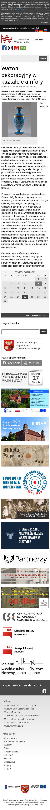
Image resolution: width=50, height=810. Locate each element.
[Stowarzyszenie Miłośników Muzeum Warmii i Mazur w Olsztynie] (25, 549)
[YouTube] (16, 48)
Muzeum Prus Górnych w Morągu (19, 719)
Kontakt (7, 769)
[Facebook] (4, 48)
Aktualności (9, 755)
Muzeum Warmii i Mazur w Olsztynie (17, 28)
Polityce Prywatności (18, 9)
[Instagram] (10, 48)
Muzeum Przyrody (12, 712)
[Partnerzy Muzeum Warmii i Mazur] (25, 564)
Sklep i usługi (10, 762)
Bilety (6, 748)
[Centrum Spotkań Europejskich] (25, 622)
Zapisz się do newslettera (21, 685)
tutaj (17, 20)
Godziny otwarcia (12, 752)
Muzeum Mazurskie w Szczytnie (18, 722)
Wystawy (8, 745)
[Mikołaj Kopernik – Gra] (25, 466)
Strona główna (10, 738)
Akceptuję (45, 22)
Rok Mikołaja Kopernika (14, 741)
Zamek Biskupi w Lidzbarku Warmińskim (22, 716)
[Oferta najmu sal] (25, 583)
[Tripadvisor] (23, 48)
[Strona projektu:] (25, 518)
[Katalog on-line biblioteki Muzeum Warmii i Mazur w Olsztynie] (25, 607)
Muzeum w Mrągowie (13, 726)
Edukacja (8, 758)
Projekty (7, 765)
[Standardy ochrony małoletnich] (22, 639)
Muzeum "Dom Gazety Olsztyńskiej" (19, 709)
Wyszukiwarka (11, 323)
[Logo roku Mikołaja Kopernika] (25, 494)
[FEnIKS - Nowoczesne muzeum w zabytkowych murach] (25, 412)
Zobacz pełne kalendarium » (35, 315)
